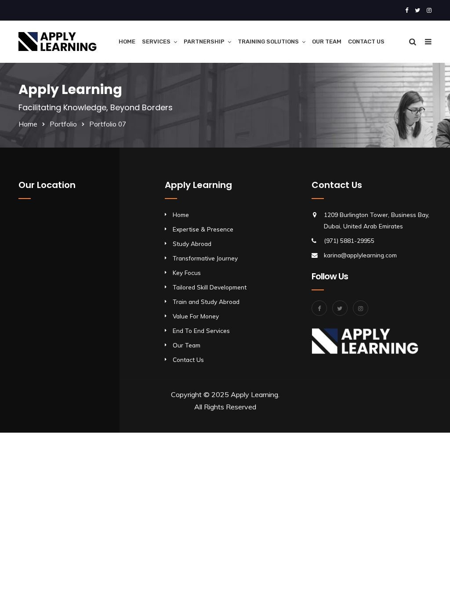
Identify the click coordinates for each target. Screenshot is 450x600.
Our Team (326, 41)
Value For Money (196, 316)
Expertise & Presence (203, 229)
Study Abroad (192, 243)
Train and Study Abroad (206, 301)
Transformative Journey (205, 258)
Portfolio (63, 124)
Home (127, 41)
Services (156, 41)
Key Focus (187, 272)
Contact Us (366, 41)
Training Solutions (268, 41)
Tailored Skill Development (210, 287)
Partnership (204, 41)
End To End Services (201, 330)
